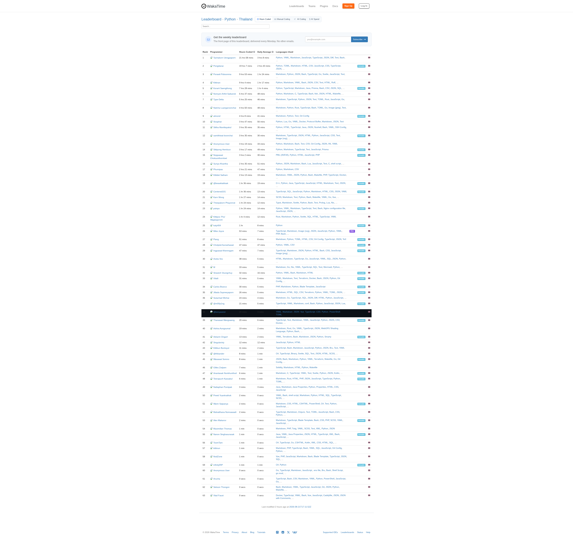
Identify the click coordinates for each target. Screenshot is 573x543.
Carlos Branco (220, 287)
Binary (294, 353)
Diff (332, 58)
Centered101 (219, 191)
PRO (352, 231)
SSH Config (340, 127)
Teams (311, 6)
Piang (216, 239)
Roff (333, 82)
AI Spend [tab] (315, 19)
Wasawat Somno (221, 359)
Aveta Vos (218, 259)
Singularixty (218, 342)
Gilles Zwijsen (219, 367)
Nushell (317, 127)
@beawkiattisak (220, 183)
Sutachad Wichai (221, 298)
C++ (278, 183)
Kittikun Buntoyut (221, 348)
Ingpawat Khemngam (223, 250)
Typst (278, 203)
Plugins (324, 6)
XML (318, 428)
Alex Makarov (219, 420)
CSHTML (303, 404)
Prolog (322, 203)
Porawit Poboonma (222, 74)
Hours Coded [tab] (265, 19)
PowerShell (334, 312)
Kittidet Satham (220, 175)
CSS (327, 66)
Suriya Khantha (220, 164)
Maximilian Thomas (222, 428)
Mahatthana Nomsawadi (224, 412)
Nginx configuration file (334, 208)
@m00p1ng (218, 303)
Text (337, 58)
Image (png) (282, 253)
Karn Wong (218, 197)
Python (230, 19)
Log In (364, 6)
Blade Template (307, 287)
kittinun (216, 448)
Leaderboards (296, 6)
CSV (311, 66)
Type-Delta (218, 99)
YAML (286, 58)
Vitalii (215, 278)
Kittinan (216, 82)
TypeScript (317, 58)
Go (320, 74)
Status (360, 532)
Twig (294, 428)
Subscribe (358, 39)
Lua (285, 121)
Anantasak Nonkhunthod (225, 373)
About (244, 532)
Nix (332, 203)
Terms (226, 532)
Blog (252, 532)
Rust (327, 99)
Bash (342, 58)
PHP (318, 155)
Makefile (337, 94)
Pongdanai (218, 66)
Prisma (315, 88)
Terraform (303, 278)
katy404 (217, 225)
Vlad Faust (218, 495)
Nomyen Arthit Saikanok (224, 94)
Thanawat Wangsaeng (224, 320)
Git (323, 487)
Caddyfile (327, 495)
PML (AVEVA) (282, 155)
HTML (305, 66)
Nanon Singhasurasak (223, 434)
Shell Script (337, 470)
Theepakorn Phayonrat (224, 203)
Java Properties (300, 387)
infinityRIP (218, 465)
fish (316, 94)
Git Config (304, 116)
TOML (287, 66)
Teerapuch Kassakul (222, 379)
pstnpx (216, 208)
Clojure (301, 412)
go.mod (279, 473)
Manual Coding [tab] (283, 19)
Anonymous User (221, 144)
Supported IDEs (330, 532)
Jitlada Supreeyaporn (223, 292)
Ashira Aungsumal (221, 328)
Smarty (328, 337)
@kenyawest (219, 312)
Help (368, 532)
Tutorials (261, 532)
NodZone (217, 456)
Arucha (216, 479)
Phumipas (218, 169)
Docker (302, 121)
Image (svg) (281, 138)
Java (308, 88)
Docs (335, 6)
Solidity (279, 367)
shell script (336, 164)
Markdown (295, 58)
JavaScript (306, 58)
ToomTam (218, 442)
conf (307, 303)
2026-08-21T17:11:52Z (300, 507)
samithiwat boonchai (223, 135)
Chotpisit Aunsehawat (223, 245)
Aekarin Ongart (220, 337)
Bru (331, 348)
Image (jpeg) (335, 108)
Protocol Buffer (314, 121)
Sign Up (348, 6)
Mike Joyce (218, 231)
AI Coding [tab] (301, 19)
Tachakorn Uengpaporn (224, 58)
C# (277, 353)
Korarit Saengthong (222, 88)
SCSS (278, 197)
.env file (317, 470)
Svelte (325, 74)
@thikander (218, 353)
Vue (334, 197)
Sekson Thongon (221, 487)
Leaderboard (211, 19)
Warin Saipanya (220, 404)
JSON (326, 58)
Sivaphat (217, 121)
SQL (339, 88)
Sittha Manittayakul (222, 127)
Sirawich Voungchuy (222, 273)
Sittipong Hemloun (222, 149)
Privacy (235, 532)
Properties (321, 387)
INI (329, 144)
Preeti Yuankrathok (222, 395)
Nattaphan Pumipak (222, 387)
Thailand (245, 19)
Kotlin (336, 373)
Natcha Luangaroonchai (224, 108)
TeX (344, 239)
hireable (361, 66)
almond (216, 116)
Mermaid (328, 267)
